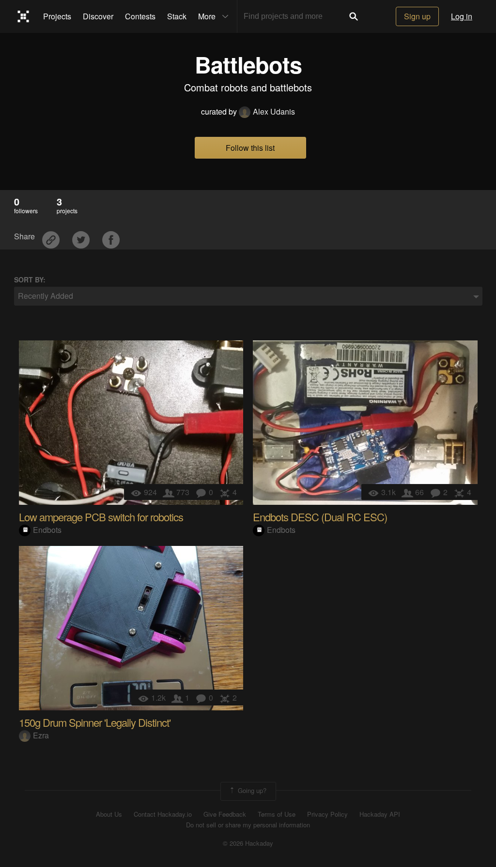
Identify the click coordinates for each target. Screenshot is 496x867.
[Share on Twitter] (82, 236)
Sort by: (30, 279)
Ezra (41, 735)
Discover (98, 16)
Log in (461, 16)
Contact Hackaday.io (163, 814)
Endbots (47, 529)
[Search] (353, 16)
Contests (140, 16)
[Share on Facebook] (111, 236)
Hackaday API (379, 814)
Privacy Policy (327, 814)
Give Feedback (224, 814)
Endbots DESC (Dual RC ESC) (320, 516)
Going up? (251, 790)
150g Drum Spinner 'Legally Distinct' (94, 722)
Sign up (417, 16)
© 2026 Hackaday (248, 843)
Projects (57, 16)
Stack (176, 16)
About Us (109, 814)
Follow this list (250, 147)
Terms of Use (276, 814)
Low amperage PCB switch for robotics (101, 516)
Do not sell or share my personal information (248, 825)
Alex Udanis (274, 111)
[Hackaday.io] (23, 16)
